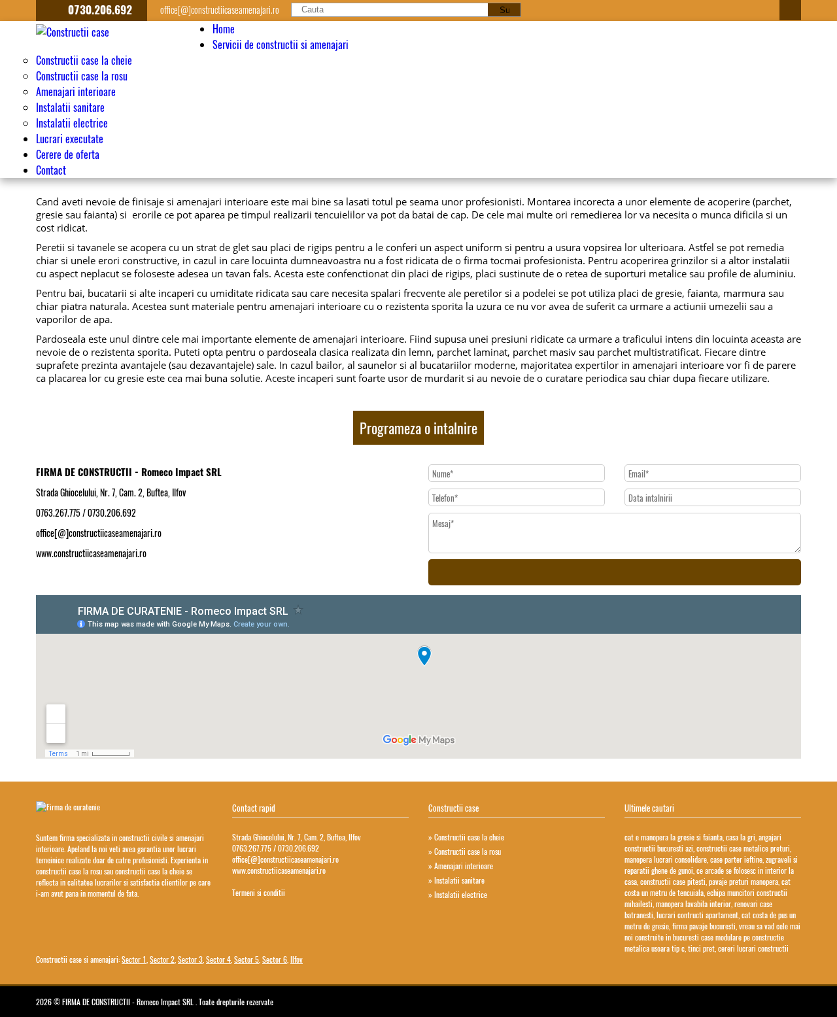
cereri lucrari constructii (753, 948)
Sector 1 (134, 959)
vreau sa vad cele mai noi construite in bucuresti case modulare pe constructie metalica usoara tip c (712, 937)
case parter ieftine (736, 859)
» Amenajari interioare (460, 865)
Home (224, 29)
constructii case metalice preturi (743, 847)
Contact (51, 170)
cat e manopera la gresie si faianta (673, 836)
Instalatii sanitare (70, 107)
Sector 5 (246, 959)
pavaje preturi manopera (743, 881)
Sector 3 (190, 959)
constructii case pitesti (673, 881)
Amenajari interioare (76, 91)
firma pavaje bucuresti (704, 925)
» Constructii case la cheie (466, 836)
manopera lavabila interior (693, 903)
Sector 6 (274, 959)
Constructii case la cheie (84, 60)
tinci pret (701, 948)
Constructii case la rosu (82, 76)
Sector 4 (218, 959)
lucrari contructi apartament (697, 914)
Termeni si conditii (258, 892)
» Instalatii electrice (457, 894)
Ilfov (296, 959)
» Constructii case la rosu (464, 851)
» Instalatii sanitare (456, 880)
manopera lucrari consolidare (665, 859)
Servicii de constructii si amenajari (281, 44)
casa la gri (740, 836)
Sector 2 (162, 959)
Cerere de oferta (67, 154)
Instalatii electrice (72, 123)
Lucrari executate (69, 139)
